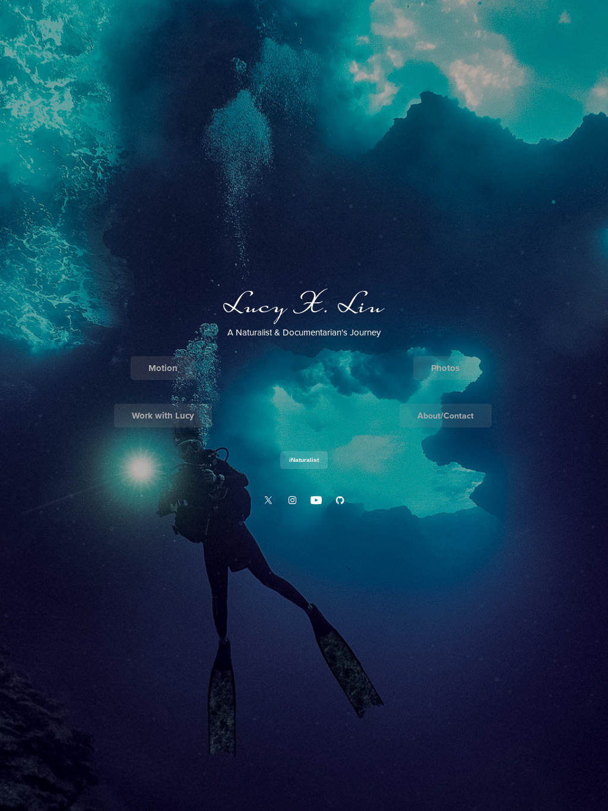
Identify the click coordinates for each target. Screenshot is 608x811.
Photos (445, 368)
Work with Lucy (163, 415)
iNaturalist (304, 460)
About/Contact (445, 416)
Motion (163, 368)
